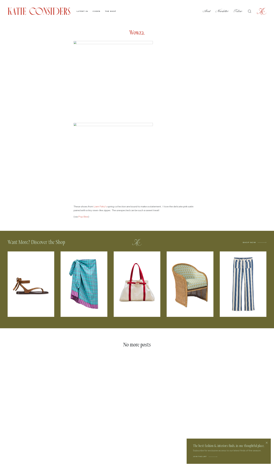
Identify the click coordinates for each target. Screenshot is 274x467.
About (207, 11)
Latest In (82, 11)
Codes (96, 11)
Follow (238, 11)
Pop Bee (83, 217)
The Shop (110, 11)
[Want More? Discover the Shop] (137, 242)
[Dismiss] (266, 442)
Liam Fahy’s (100, 206)
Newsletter (222, 11)
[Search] (249, 11)
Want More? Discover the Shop (36, 242)
